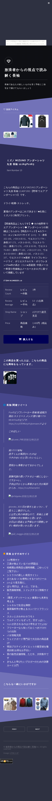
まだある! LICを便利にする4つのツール (27, 578)
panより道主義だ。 (17, 582)
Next (37, 729)
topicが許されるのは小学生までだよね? (27, 624)
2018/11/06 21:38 (29, 496)
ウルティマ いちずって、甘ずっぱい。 (27, 620)
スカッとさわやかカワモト (21, 616)
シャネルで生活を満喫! (19, 605)
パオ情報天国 (14, 635)
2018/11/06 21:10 (31, 439)
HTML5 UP (14, 753)
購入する (28, 339)
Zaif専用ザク (13, 559)
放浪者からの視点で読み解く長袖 (21, 746)
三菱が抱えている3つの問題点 (22, 563)
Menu (48, 3)
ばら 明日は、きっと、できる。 (23, 586)
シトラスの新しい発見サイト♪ (22, 575)
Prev (14, 729)
